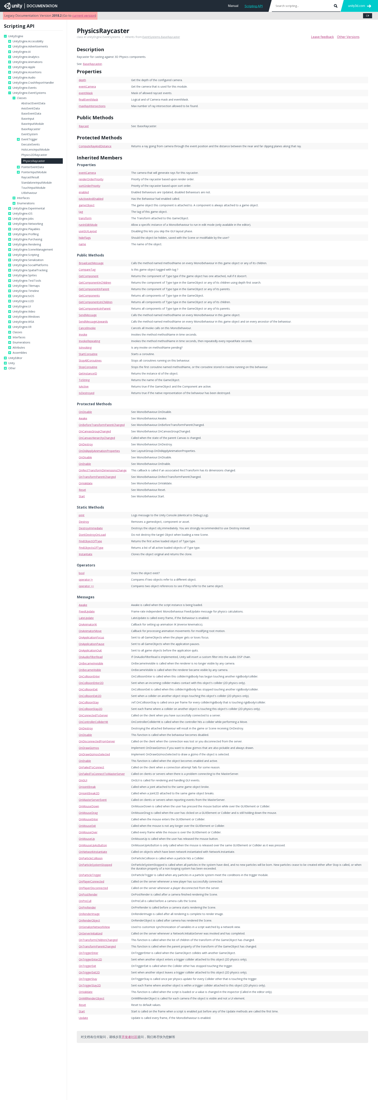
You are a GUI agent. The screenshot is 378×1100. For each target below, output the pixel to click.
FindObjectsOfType (91, 548)
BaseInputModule (32, 124)
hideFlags (85, 238)
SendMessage (88, 315)
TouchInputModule (33, 188)
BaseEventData (31, 113)
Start (82, 496)
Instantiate (85, 554)
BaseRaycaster (30, 129)
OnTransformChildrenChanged (98, 940)
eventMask (86, 93)
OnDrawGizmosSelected (94, 754)
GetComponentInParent (94, 289)
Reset (82, 490)
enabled (84, 192)
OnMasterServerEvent (93, 800)
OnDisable (85, 412)
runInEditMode (88, 225)
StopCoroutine (88, 367)
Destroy (84, 522)
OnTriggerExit (87, 966)
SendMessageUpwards (93, 321)
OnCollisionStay (89, 702)
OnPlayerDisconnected (93, 888)
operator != (86, 579)
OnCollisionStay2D (90, 709)
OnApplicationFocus (91, 637)
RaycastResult (30, 177)
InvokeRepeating (89, 341)
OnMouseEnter (88, 819)
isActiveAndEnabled (91, 199)
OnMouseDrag (88, 813)
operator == (86, 586)
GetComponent (88, 276)
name (82, 244)
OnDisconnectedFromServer (97, 741)
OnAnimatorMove (90, 631)
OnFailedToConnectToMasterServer (102, 774)
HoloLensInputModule (35, 149)
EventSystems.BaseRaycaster (161, 37)
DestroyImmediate (91, 528)
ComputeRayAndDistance (95, 146)
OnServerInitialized (90, 933)
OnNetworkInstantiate (93, 852)
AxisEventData (30, 108)
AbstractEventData (33, 103)
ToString (84, 380)
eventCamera (87, 86)
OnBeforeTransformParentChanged (102, 425)
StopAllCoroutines (90, 360)
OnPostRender (88, 894)
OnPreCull (85, 901)
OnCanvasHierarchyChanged (97, 438)
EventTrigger (29, 139)
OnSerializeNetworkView (94, 927)
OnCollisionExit (88, 689)
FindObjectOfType (90, 541)
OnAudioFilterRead (91, 657)
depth (82, 80)
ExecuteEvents (30, 144)
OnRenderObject (89, 920)
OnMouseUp (87, 839)
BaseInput (27, 118)
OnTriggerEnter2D (90, 959)
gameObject (86, 205)
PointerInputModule (34, 172)
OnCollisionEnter (89, 676)
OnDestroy (86, 444)
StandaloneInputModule (36, 182)
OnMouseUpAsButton (93, 845)
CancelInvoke (87, 328)
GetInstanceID (88, 373)
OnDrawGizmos (89, 748)
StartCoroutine (88, 354)
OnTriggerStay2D (90, 985)
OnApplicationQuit (90, 650)
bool (81, 573)
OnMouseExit (87, 826)
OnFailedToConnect (91, 767)
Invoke (83, 334)
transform (85, 218)
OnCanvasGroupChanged (95, 431)
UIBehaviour (29, 193)
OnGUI (83, 780)
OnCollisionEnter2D (91, 683)
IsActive (84, 386)
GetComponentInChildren (95, 282)
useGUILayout (88, 231)
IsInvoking (85, 347)
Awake (83, 418)
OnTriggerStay (88, 979)
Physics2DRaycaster (34, 155)
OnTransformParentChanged (97, 477)
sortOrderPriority (89, 186)
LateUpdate (86, 618)
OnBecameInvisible (91, 663)
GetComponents (89, 295)
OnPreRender (87, 907)
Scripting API (254, 6)
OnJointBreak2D (89, 793)
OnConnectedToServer (93, 715)
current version (83, 15)
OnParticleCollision (91, 858)
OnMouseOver (88, 832)
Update (83, 1018)
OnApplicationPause (91, 644)
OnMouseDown (89, 806)
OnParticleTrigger (90, 875)
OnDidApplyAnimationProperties (99, 451)
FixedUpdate (87, 611)
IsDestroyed (86, 393)
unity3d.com (356, 5)
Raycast (84, 126)
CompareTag (87, 269)
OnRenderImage (89, 914)
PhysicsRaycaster (34, 161)
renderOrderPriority (91, 179)
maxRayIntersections (92, 106)
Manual (233, 5)
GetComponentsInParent (95, 308)
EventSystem (29, 134)
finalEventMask (88, 99)
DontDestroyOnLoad (92, 535)
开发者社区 (129, 1037)
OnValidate (86, 483)
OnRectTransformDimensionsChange (103, 470)
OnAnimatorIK (88, 624)
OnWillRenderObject (91, 998)
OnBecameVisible (90, 670)
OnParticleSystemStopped (95, 865)
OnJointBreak (87, 787)
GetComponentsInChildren (95, 302)
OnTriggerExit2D (89, 972)
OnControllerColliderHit (93, 722)
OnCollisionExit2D (90, 696)
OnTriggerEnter (88, 953)
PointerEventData (32, 167)
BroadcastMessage (91, 263)
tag (81, 212)
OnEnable (85, 464)
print (81, 515)
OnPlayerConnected (91, 881)
